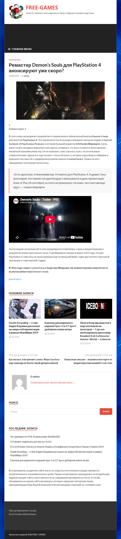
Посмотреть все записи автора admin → (53, 382)
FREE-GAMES (42, 7)
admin (27, 76)
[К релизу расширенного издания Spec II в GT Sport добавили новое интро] (61, 319)
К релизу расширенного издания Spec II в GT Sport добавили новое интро (60, 326)
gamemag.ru (15, 279)
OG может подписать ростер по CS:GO (31, 441)
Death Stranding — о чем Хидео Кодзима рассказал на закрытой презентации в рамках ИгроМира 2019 (24, 327)
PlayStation (14, 60)
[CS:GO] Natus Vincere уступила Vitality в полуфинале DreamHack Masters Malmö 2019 (57, 446)
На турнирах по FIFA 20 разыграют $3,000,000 (35, 436)
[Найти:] (60, 411)
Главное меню (22, 49)
